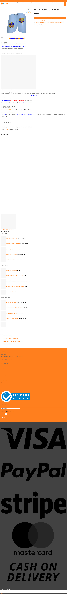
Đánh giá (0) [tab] (6, 42)
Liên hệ (17, 0)
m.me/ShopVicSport (16, 97)
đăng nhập (8, 129)
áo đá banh (24, 114)
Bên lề (14, 0)
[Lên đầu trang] (1, 591)
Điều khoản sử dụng (4, 366)
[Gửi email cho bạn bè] (38, 24)
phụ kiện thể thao (43, 22)
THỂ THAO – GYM (24, 2)
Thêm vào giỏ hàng (50, 18)
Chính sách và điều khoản (4, 0)
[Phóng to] (2, 38)
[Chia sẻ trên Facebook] (35, 24)
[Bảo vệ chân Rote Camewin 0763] (8, 221)
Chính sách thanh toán (5, 371)
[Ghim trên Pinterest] (40, 24)
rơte (60, 22)
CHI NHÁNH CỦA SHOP (10, 112)
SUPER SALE (42, 2)
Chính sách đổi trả (4, 375)
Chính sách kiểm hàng (5, 377)
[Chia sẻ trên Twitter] (37, 24)
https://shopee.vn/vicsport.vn (26, 102)
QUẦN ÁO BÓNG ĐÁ (16, 2)
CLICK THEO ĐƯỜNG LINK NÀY (20, 46)
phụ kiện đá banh (38, 22)
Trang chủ (35, 8)
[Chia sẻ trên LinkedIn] (42, 24)
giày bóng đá (19, 114)
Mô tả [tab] (2, 42)
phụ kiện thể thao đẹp (50, 22)
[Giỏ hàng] (65, 3)
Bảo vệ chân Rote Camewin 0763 (7, 229)
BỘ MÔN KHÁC (47, 2)
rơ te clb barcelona (56, 22)
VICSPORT (60, 2)
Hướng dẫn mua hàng (5, 368)
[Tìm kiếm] (65, 5)
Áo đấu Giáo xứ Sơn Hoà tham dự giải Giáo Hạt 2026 (13, 341)
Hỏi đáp (11, 0)
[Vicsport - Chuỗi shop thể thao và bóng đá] (5, 3)
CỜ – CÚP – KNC (54, 2)
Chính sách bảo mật (4, 370)
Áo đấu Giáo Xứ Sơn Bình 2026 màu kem (10, 338)
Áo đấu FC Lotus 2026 (7, 343)
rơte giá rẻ (62, 22)
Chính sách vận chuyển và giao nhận (7, 373)
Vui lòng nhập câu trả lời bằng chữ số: (7, 411)
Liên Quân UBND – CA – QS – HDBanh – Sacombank (13, 333)
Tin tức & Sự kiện (4, 385)
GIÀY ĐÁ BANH (36, 2)
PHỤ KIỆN (30, 2)
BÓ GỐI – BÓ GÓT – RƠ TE (47, 8)
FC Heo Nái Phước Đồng (7, 335)
